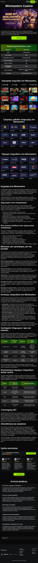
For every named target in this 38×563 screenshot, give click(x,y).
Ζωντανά (13, 84)
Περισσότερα (19, 474)
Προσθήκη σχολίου (31, 453)
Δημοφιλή (4, 84)
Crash (23, 84)
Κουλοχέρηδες (32, 84)
